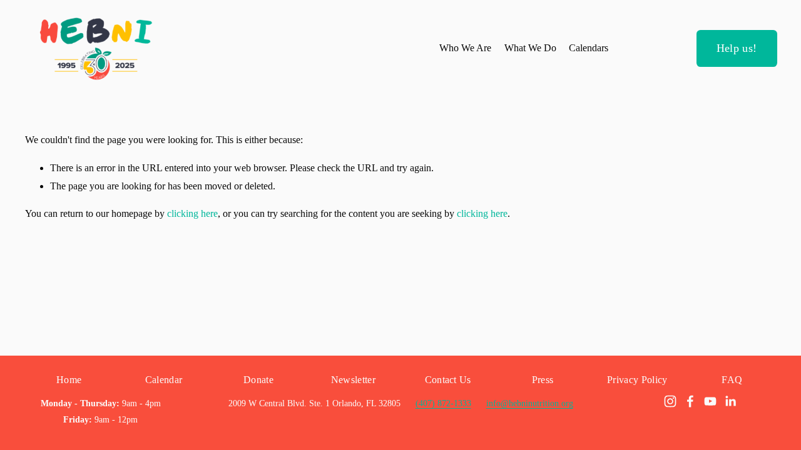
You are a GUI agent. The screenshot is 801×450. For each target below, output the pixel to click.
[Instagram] (670, 401)
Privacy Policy (637, 379)
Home (68, 379)
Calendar (164, 379)
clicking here (192, 213)
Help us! (737, 48)
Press (543, 379)
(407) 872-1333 (443, 403)
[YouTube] (710, 401)
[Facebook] (690, 401)
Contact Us (448, 379)
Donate (258, 379)
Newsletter (353, 379)
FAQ (732, 379)
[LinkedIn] (730, 401)
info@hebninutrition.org (529, 403)
